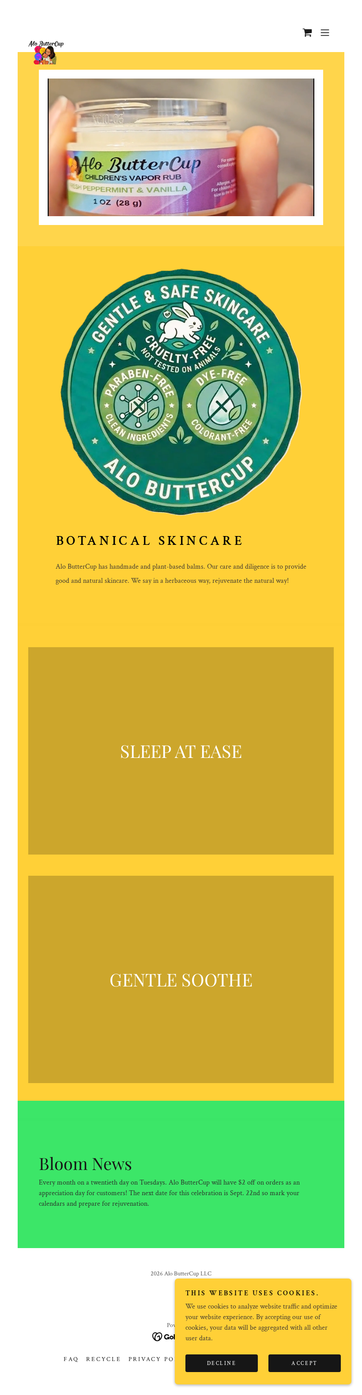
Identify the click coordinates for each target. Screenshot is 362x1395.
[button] (307, 32)
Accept (304, 1363)
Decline (222, 1363)
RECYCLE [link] (103, 1359)
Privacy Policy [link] (160, 1359)
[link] (46, 32)
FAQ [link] (71, 1359)
